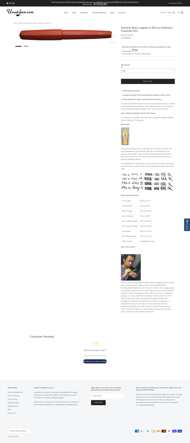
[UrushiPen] (20, 13)
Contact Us (122, 13)
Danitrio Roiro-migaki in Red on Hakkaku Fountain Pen (35, 23)
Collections (84, 13)
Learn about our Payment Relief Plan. (136, 54)
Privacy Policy (13, 399)
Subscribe (98, 403)
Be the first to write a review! (95, 361)
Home (66, 13)
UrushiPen (16, 436)
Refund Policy (13, 406)
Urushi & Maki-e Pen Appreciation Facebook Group (58, 404)
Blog (112, 13)
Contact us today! (57, 398)
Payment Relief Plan (99, 13)
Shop (74, 13)
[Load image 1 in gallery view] (65, 34)
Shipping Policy (13, 403)
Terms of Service (14, 396)
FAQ (9, 409)
